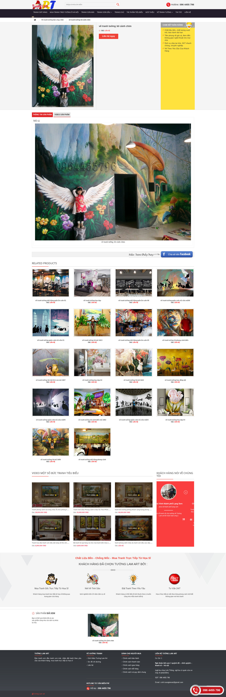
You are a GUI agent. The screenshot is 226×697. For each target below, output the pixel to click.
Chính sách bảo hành (131, 658)
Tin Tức (179, 12)
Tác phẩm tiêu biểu (135, 12)
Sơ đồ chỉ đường (94, 662)
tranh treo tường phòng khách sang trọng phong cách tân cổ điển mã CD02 (141, 510)
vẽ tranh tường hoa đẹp (92, 300)
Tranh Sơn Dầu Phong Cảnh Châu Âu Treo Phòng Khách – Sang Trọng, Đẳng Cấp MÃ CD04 (106, 510)
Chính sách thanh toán (131, 662)
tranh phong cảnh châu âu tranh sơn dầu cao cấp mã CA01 (136, 543)
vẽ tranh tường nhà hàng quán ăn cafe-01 (50, 300)
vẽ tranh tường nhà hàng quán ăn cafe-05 (133, 340)
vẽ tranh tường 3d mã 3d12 (134, 380)
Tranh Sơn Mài (87, 12)
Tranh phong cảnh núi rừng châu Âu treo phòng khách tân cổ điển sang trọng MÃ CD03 (63, 510)
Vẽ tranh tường (164, 12)
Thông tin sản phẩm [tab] (42, 115)
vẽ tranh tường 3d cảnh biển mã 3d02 (92, 420)
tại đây (34, 623)
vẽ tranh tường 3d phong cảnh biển (175, 340)
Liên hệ (188, 12)
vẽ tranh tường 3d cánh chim (103, 641)
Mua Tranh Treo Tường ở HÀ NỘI (64, 12)
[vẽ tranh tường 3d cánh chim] (63, 66)
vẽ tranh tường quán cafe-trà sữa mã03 (134, 420)
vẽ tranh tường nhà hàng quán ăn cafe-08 (133, 300)
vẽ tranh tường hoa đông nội (175, 380)
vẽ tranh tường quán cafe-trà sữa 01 (50, 340)
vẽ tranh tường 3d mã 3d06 (51, 460)
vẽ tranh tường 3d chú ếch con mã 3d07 (51, 380)
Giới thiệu (149, 12)
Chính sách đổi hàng (130, 669)
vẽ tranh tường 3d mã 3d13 (92, 340)
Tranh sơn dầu (103, 12)
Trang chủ (119, 12)
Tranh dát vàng (40, 12)
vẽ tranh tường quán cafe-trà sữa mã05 (51, 420)
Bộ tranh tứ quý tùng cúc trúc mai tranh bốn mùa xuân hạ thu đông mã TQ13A (100, 543)
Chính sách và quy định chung (134, 672)
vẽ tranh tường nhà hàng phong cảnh (92, 460)
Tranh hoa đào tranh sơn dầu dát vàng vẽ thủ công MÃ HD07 (53, 543)
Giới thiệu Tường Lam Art (97, 658)
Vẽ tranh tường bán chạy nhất (52, 20)
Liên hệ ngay (108, 36)
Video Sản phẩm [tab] (62, 115)
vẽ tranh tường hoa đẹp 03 (175, 420)
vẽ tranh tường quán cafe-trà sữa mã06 (175, 300)
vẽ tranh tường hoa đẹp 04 (92, 380)
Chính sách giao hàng (131, 665)
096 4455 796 (211, 690)
